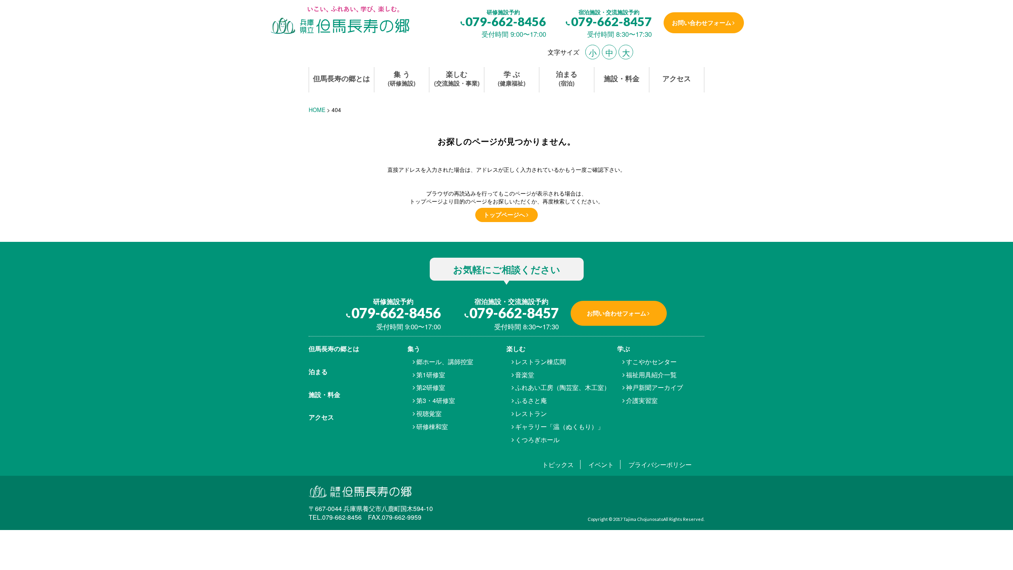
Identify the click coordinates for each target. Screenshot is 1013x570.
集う (414, 348)
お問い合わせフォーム (701, 22)
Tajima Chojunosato (643, 519)
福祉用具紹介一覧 (651, 374)
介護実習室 (642, 400)
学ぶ (623, 348)
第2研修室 (430, 387)
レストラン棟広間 (540, 361)
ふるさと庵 (531, 400)
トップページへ (504, 214)
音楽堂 (524, 374)
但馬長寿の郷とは (341, 79)
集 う (401, 78)
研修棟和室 (432, 426)
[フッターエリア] (379, 491)
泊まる (566, 78)
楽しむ (457, 78)
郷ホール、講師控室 (444, 361)
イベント (601, 464)
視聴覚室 (429, 413)
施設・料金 (621, 79)
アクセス (676, 79)
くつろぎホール (537, 439)
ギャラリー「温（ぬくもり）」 (559, 426)
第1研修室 (430, 374)
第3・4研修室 (435, 400)
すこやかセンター (651, 361)
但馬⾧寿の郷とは (334, 348)
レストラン (531, 413)
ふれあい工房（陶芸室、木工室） (562, 387)
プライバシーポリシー (660, 464)
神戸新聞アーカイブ (654, 387)
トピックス (558, 464)
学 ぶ (511, 78)
